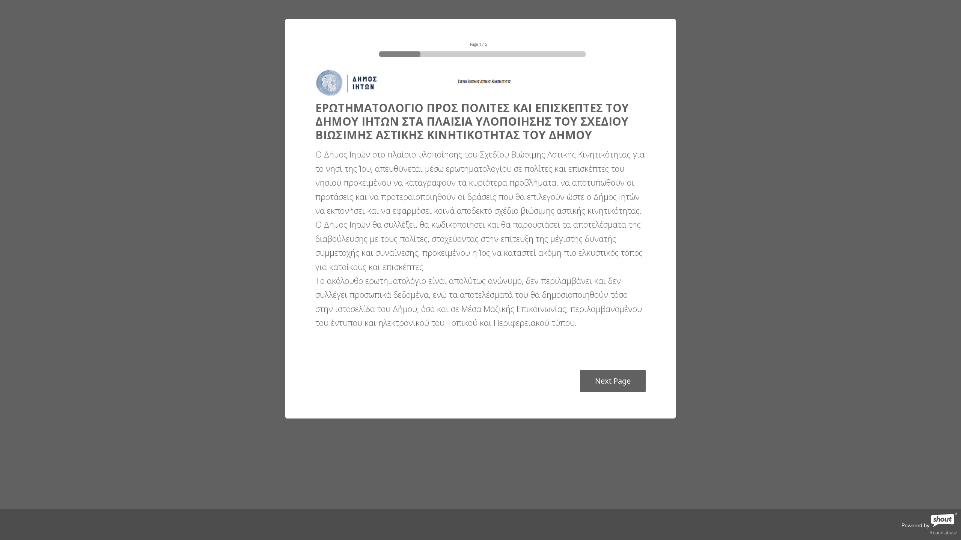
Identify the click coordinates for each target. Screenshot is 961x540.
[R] (944, 525)
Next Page (613, 381)
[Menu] (951, 10)
